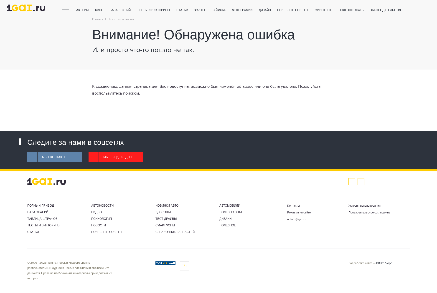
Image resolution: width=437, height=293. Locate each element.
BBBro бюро (384, 263)
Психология (101, 218)
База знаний (120, 10)
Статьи (182, 10)
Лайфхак (218, 10)
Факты (199, 10)
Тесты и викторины (153, 10)
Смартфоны (165, 225)
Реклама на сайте (299, 212)
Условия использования (364, 205)
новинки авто (166, 205)
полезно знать (351, 10)
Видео (96, 212)
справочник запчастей (175, 232)
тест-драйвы (166, 218)
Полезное (227, 225)
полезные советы (292, 10)
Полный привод (40, 205)
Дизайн (265, 10)
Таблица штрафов (42, 218)
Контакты (293, 205)
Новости (98, 225)
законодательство (386, 10)
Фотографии (242, 10)
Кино (99, 10)
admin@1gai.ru (296, 219)
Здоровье (163, 212)
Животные (323, 10)
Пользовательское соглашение (369, 212)
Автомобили (229, 205)
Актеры (82, 10)
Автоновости (102, 205)
